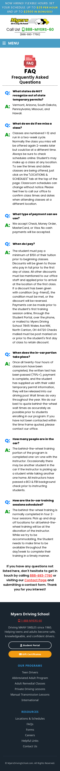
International (30, 700)
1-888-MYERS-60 (31, 620)
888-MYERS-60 (39, 29)
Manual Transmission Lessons (30, 694)
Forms (30, 729)
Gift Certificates (31, 654)
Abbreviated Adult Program (30, 678)
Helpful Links (30, 741)
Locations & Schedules (30, 718)
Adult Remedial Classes (30, 683)
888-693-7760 (41, 575)
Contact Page (35, 580)
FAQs (30, 724)
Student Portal (31, 645)
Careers (30, 735)
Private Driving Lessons (30, 689)
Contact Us (30, 746)
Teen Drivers (30, 672)
